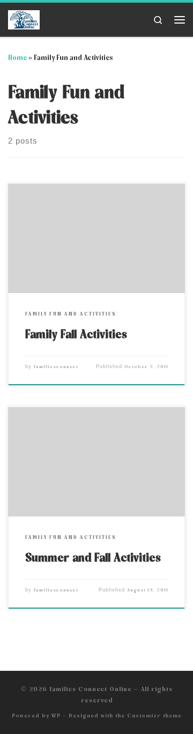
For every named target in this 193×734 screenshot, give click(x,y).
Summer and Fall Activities (93, 557)
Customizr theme (154, 715)
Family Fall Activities (76, 334)
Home (17, 58)
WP (56, 715)
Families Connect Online (90, 689)
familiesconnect (56, 366)
